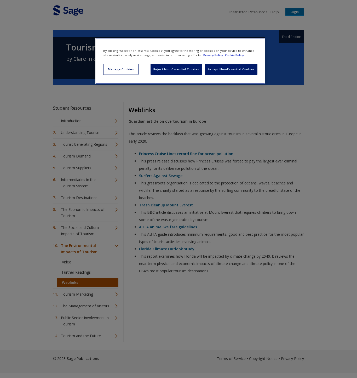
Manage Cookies (121, 69)
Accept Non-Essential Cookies (231, 69)
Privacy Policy (213, 55)
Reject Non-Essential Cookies (176, 69)
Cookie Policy (234, 55)
